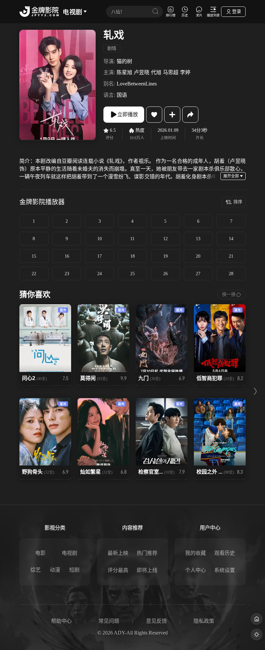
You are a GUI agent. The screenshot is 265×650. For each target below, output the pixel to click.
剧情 (111, 48)
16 (67, 256)
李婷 (185, 72)
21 (231, 256)
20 (198, 256)
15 (34, 256)
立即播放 (127, 114)
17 (99, 256)
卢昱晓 (141, 72)
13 (198, 238)
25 (132, 273)
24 (99, 273)
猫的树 (124, 61)
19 (165, 256)
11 (132, 238)
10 (99, 238)
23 (67, 273)
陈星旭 (124, 72)
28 (231, 273)
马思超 (170, 72)
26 (165, 273)
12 (165, 238)
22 (34, 273)
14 (231, 238)
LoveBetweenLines (137, 83)
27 (198, 273)
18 (132, 256)
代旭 (156, 72)
